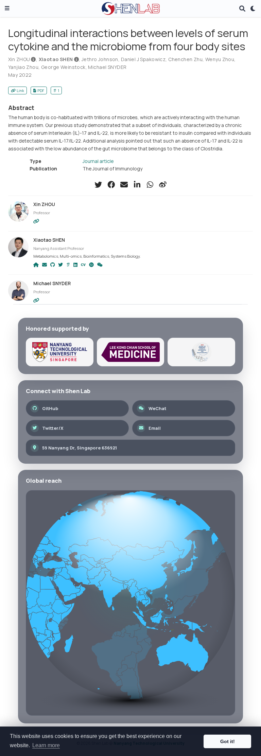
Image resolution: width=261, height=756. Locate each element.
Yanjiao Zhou (23, 67)
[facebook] (111, 185)
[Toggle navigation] (7, 9)
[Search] (242, 9)
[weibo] (163, 185)
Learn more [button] (46, 745)
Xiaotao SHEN (56, 59)
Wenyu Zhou (219, 59)
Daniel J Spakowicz (143, 59)
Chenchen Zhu (185, 59)
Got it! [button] (227, 741)
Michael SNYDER (107, 67)
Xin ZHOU (19, 59)
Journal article (98, 161)
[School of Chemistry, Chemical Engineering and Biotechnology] (201, 352)
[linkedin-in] (137, 185)
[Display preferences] (253, 9)
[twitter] (98, 185)
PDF (40, 90)
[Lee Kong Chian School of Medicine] (130, 352)
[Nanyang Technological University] (59, 352)
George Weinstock (63, 67)
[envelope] (124, 185)
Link (20, 90)
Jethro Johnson (100, 59)
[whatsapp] (150, 185)
